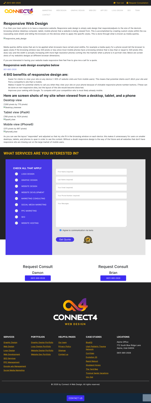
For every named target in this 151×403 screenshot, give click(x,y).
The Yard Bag (92, 369)
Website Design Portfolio (42, 350)
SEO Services (9, 358)
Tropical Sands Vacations (97, 373)
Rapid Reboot (92, 361)
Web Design (61, 10)
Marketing (47, 10)
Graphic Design (78, 10)
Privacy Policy (64, 346)
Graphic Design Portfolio (42, 342)
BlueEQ (89, 342)
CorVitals (90, 353)
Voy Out (89, 377)
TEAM (137, 10)
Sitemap (62, 350)
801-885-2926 (10, 69)
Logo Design (117, 10)
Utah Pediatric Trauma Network (96, 347)
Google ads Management (15, 366)
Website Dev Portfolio (41, 354)
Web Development (12, 354)
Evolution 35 (91, 357)
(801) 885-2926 (13, 3)
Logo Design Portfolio (41, 346)
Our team (62, 342)
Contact (46, 15)
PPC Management (11, 362)
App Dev (104, 10)
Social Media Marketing (14, 370)
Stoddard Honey (93, 365)
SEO (129, 10)
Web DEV (92, 10)
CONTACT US (75, 398)
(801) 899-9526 (38, 278)
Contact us (63, 354)
